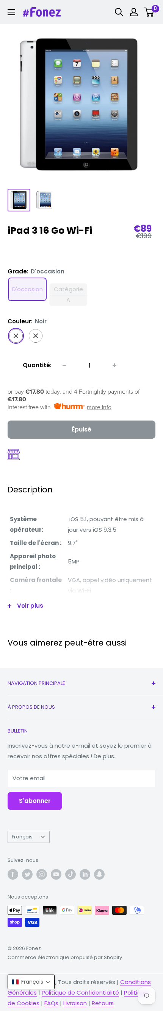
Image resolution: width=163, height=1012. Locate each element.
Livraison (75, 1003)
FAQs (51, 1003)
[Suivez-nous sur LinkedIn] (85, 874)
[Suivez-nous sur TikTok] (70, 874)
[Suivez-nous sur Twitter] (27, 874)
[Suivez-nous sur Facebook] (13, 874)
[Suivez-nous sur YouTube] (56, 874)
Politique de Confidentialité (80, 992)
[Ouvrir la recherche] (119, 12)
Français (22, 837)
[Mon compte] (134, 12)
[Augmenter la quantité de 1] (114, 365)
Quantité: (37, 365)
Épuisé (81, 429)
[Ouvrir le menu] (11, 12)
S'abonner (35, 800)
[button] (31, 982)
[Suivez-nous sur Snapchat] (99, 874)
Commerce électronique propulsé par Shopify (65, 957)
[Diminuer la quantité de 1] (64, 365)
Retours (103, 1003)
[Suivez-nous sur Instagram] (41, 874)
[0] (149, 12)
